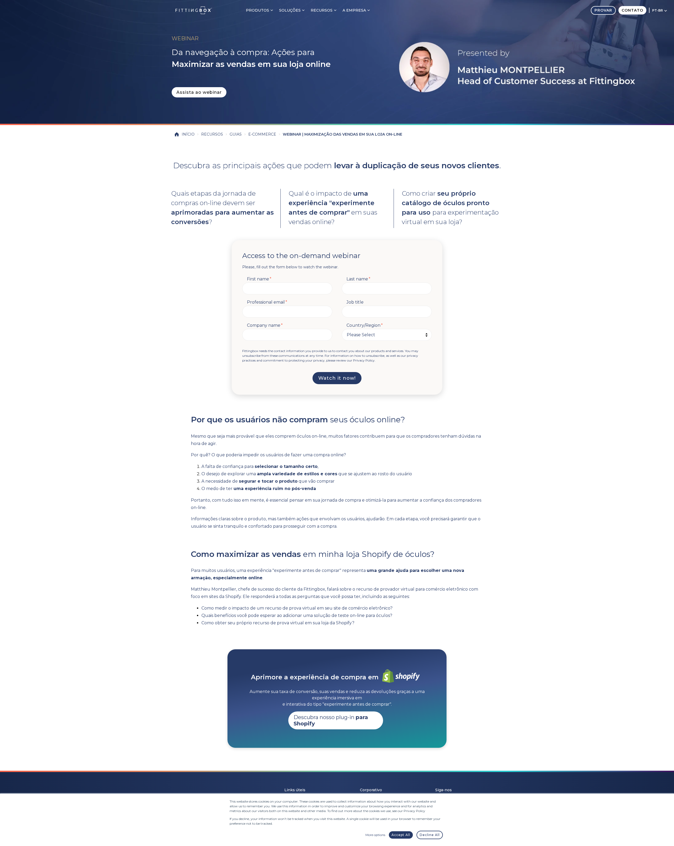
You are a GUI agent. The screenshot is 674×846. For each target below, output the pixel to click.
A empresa (354, 10)
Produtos (257, 10)
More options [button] (375, 835)
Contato (632, 10)
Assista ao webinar (199, 92)
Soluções (290, 10)
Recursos (322, 10)
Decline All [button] (430, 835)
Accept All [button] (400, 835)
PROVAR (603, 10)
